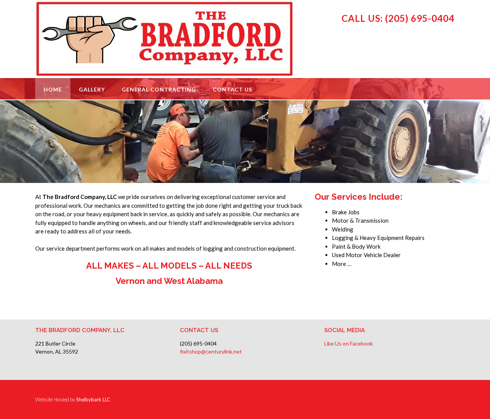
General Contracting (159, 89)
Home (53, 89)
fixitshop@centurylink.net (211, 351)
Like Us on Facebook (348, 343)
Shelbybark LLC (93, 399)
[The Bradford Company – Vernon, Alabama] (164, 39)
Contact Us (232, 89)
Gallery (92, 89)
